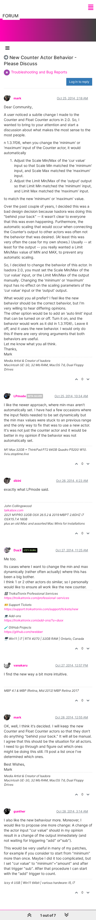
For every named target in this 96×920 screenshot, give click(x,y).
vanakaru (20, 665)
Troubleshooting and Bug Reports (39, 72)
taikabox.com (13, 510)
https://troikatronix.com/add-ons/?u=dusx (33, 620)
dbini (17, 481)
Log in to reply (79, 82)
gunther (19, 811)
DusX (18, 550)
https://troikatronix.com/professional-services (36, 598)
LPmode (20, 396)
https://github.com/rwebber (23, 632)
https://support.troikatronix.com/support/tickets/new (41, 609)
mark (17, 98)
